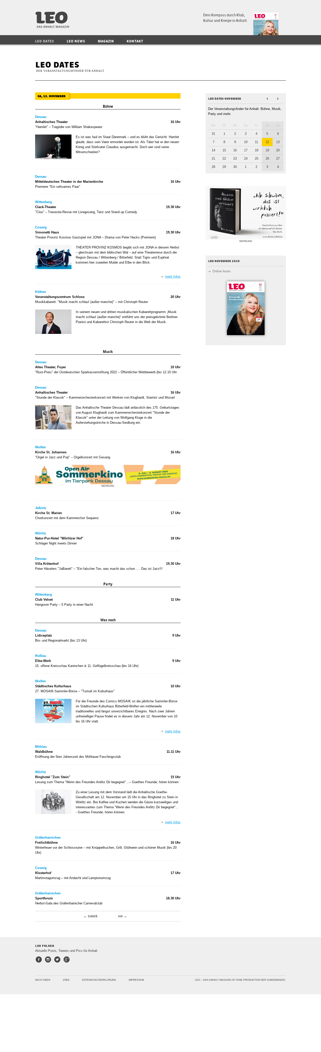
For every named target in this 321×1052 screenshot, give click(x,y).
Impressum (136, 979)
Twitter (58, 959)
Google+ (67, 959)
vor (120, 916)
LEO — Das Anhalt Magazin (54, 19)
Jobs (66, 979)
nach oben (42, 979)
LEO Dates (44, 41)
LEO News (76, 41)
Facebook (39, 959)
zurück (93, 916)
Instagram (49, 959)
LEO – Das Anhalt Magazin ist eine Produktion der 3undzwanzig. (240, 979)
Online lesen (221, 271)
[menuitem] (48, 41)
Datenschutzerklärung (99, 979)
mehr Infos (173, 276)
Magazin (106, 41)
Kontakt (135, 41)
